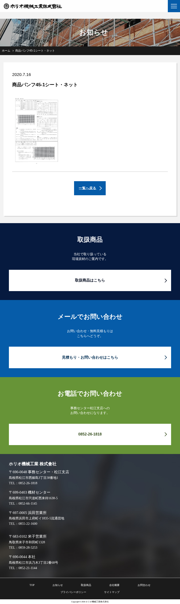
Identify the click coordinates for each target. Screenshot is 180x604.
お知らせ (57, 585)
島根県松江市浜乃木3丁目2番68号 (33, 562)
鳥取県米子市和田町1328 (27, 542)
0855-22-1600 (28, 523)
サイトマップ (112, 592)
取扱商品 (86, 585)
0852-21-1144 (28, 568)
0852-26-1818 (28, 483)
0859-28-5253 (28, 547)
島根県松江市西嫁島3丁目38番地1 (33, 478)
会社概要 (114, 585)
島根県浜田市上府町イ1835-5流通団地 (36, 518)
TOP (32, 585)
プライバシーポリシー (73, 592)
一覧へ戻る (87, 188)
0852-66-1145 (28, 503)
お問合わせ (144, 585)
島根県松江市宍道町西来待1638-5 (33, 498)
